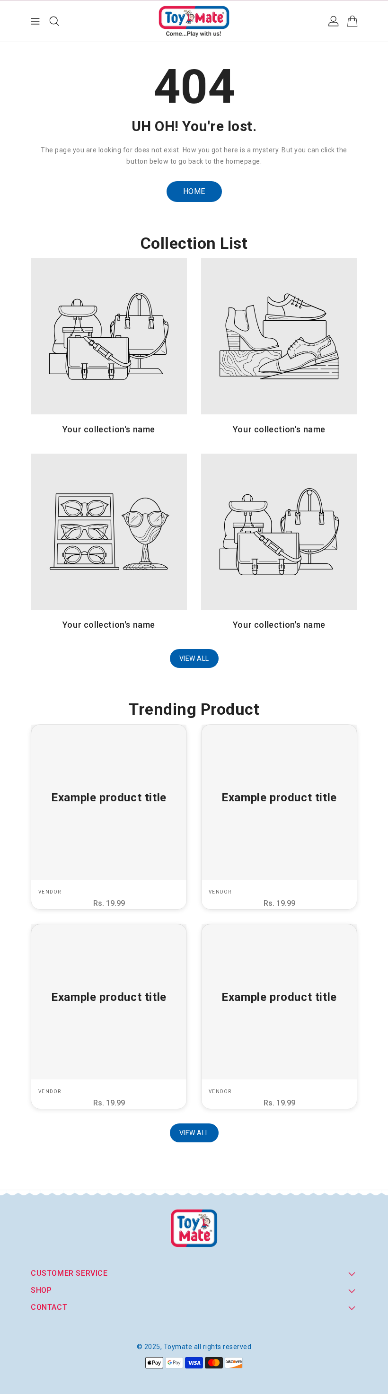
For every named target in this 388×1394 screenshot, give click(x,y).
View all (194, 658)
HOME (194, 191)
